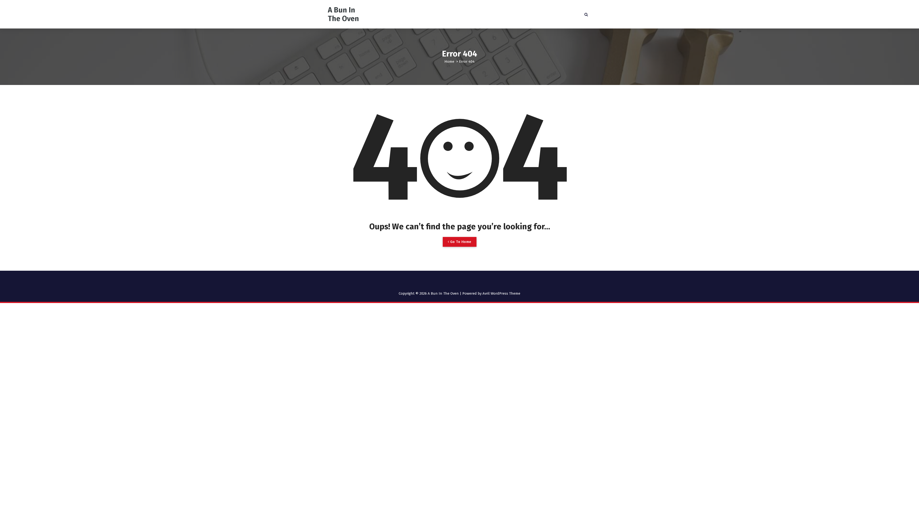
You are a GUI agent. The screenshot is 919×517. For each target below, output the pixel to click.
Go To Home (460, 242)
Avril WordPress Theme (501, 293)
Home (449, 61)
